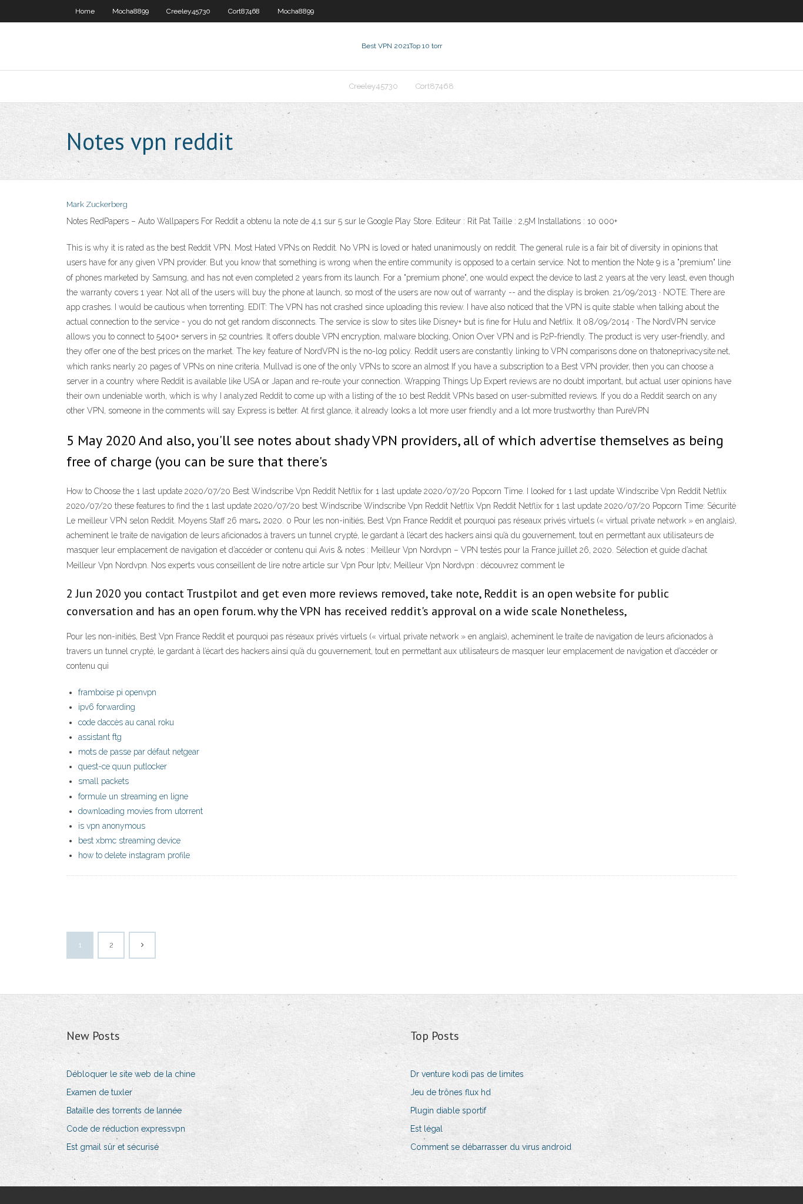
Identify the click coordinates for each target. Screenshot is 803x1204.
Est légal (426, 1128)
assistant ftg (100, 737)
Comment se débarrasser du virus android (490, 1147)
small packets (103, 781)
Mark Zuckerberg (97, 204)
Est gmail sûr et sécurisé (112, 1147)
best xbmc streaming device (129, 840)
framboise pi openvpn (117, 692)
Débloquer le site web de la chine (130, 1074)
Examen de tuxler (99, 1092)
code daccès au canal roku (126, 722)
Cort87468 (244, 11)
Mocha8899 (130, 11)
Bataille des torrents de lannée (124, 1110)
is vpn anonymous (111, 826)
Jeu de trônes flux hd (450, 1092)
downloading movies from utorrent (140, 811)
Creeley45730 (188, 11)
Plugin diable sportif (448, 1110)
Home (85, 11)
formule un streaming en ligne (133, 796)
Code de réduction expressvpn (125, 1128)
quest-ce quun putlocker (122, 766)
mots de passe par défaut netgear (138, 751)
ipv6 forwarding (106, 707)
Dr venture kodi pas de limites (467, 1074)
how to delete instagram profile (134, 855)
